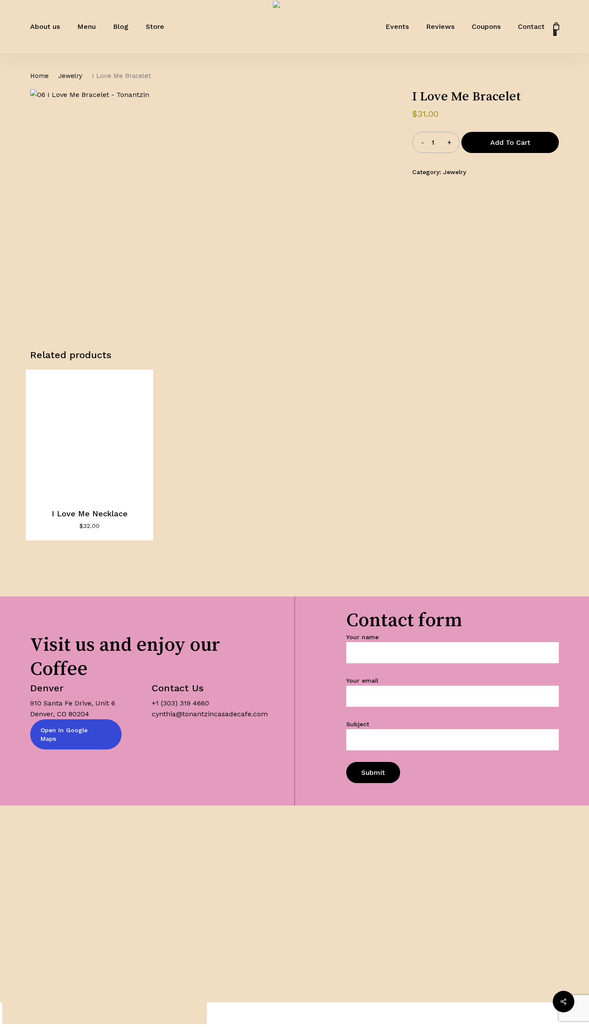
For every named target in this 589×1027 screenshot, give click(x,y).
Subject (357, 724)
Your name (362, 637)
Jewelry (70, 76)
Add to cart (510, 142)
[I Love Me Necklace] (89, 433)
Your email (362, 680)
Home (39, 76)
